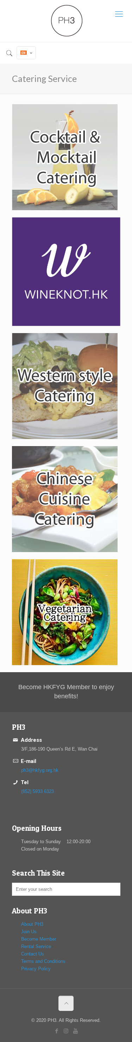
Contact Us (32, 954)
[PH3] (66, 21)
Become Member (38, 939)
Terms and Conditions (43, 961)
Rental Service (36, 946)
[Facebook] (56, 1031)
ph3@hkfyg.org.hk (39, 770)
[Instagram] (66, 1031)
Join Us (29, 931)
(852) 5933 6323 (37, 791)
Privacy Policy (36, 968)
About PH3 (32, 924)
